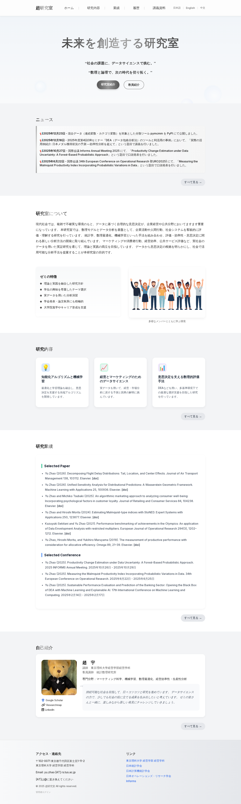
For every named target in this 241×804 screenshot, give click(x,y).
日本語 (177, 7)
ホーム (69, 8)
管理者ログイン (43, 792)
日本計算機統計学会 (138, 771)
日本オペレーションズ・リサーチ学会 (148, 776)
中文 (202, 7)
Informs (131, 781)
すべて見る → (193, 182)
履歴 (136, 8)
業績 (116, 8)
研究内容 (93, 8)
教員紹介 (134, 84)
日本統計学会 (134, 765)
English (190, 7)
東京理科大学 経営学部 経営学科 (145, 760)
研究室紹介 (108, 84)
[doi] (95, 478)
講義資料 (159, 8)
